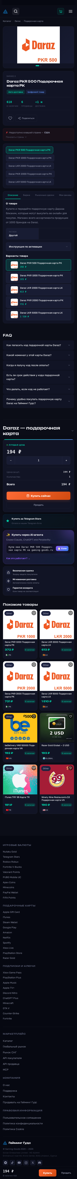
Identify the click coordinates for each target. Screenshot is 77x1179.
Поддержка (10, 1090)
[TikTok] (12, 1162)
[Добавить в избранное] (10, 118)
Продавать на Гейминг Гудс (20, 1102)
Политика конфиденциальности (23, 1123)
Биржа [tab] (26, 195)
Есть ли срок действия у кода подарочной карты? (33, 377)
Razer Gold (9, 958)
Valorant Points (11, 872)
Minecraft (8, 1003)
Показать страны (15, 137)
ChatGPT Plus (10, 998)
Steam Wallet (10, 922)
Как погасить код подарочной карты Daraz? (33, 345)
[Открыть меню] (70, 11)
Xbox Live (8, 947)
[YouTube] (19, 1162)
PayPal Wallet (10, 892)
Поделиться (28, 118)
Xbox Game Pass (12, 972)
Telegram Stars (11, 856)
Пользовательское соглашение (22, 1117)
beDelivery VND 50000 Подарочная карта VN (20, 747)
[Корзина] (60, 11)
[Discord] (39, 1162)
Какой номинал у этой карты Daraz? (28, 355)
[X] (32, 1162)
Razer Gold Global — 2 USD (55, 745)
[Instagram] (26, 1162)
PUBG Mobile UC (12, 877)
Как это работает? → (18, 558)
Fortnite (7, 1018)
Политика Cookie (13, 1129)
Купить (47, 1172)
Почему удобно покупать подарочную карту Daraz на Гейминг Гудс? (34, 401)
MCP (5, 1069)
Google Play (9, 927)
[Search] (15, 11)
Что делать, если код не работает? (28, 389)
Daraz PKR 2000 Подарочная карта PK (30, 173)
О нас (6, 1084)
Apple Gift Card (11, 912)
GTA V (6, 1008)
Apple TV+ (8, 987)
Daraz (18, 21)
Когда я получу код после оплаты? (27, 365)
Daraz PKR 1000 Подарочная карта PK (30, 157)
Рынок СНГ (10, 1052)
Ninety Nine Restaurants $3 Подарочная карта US (56, 799)
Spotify (7, 942)
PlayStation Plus (12, 977)
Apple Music (9, 982)
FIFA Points (9, 897)
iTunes (6, 917)
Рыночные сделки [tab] (44, 195)
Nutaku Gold (10, 851)
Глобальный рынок (14, 1046)
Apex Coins (9, 882)
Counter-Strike (11, 1013)
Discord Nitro (10, 992)
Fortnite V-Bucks (12, 866)
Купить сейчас (41, 495)
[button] (38, 549)
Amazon (7, 932)
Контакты (9, 1096)
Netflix (6, 937)
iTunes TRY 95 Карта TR (17, 797)
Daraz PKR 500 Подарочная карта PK (29, 149)
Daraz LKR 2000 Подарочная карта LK (30, 165)
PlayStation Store (12, 953)
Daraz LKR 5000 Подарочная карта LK (30, 181)
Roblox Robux (10, 861)
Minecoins (8, 887)
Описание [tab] (13, 195)
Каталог (7, 21)
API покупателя (12, 1058)
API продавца (11, 1063)
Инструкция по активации (25, 246)
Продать (39, 504)
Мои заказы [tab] (65, 195)
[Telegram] (5, 1162)
